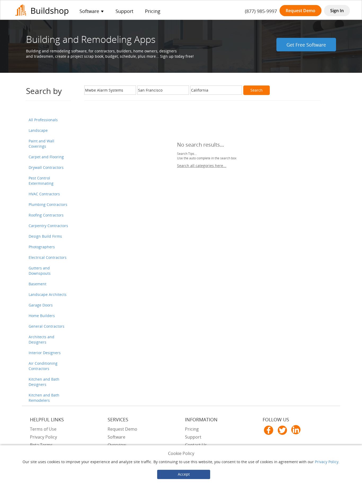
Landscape (38, 130)
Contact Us (196, 445)
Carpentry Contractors (48, 225)
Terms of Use (43, 429)
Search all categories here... (201, 165)
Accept (184, 474)
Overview (117, 445)
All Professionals (43, 119)
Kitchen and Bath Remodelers (44, 398)
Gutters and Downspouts (40, 270)
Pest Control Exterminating (41, 180)
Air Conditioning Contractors (43, 366)
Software (116, 437)
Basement (37, 283)
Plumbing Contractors (48, 204)
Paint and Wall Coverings (41, 143)
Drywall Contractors (46, 167)
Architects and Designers (41, 339)
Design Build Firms (45, 236)
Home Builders (42, 315)
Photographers (42, 246)
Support (124, 11)
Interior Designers (45, 352)
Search (256, 90)
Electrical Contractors (48, 257)
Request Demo (300, 10)
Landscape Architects (48, 294)
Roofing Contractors (46, 215)
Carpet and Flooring (46, 156)
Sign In (337, 10)
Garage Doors (41, 305)
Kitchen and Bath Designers (44, 382)
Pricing (152, 11)
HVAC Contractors (44, 193)
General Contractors (46, 326)
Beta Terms (41, 445)
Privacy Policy (326, 461)
